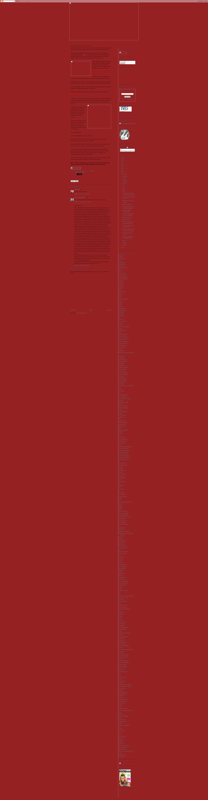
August (124, 183)
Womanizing (121, 740)
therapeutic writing (122, 701)
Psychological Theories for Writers (125, 596)
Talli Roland (77, 189)
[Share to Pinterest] (77, 181)
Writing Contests (122, 754)
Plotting (120, 588)
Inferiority (120, 505)
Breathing (120, 325)
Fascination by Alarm (123, 448)
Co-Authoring (121, 358)
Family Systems (121, 442)
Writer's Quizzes (121, 749)
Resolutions (121, 614)
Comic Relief (121, 363)
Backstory (120, 293)
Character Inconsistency (123, 341)
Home (91, 310)
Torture (119, 712)
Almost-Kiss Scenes (122, 267)
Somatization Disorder (123, 655)
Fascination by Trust (122, 459)
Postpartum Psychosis (123, 590)
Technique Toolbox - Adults (124, 684)
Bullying (120, 328)
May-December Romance (123, 531)
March (124, 240)
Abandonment (121, 254)
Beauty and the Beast (123, 299)
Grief (119, 487)
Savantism (120, 620)
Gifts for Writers (121, 481)
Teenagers (120, 690)
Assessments (121, 286)
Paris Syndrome (121, 579)
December (124, 174)
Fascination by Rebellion (123, 457)
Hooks (119, 500)
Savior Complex (121, 621)
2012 (122, 168)
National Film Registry (123, 551)
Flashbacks (120, 468)
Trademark (120, 714)
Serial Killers (121, 638)
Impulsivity (120, 503)
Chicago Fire (121, 350)
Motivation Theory (122, 546)
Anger (119, 271)
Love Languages (122, 522)
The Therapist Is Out (126, 217)
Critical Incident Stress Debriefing (125, 385)
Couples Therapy (122, 382)
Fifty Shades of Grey (122, 465)
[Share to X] (74, 181)
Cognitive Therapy (122, 359)
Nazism (119, 555)
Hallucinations (121, 492)
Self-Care (120, 631)
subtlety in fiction (122, 677)
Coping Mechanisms (122, 374)
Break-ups (120, 323)
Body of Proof (121, 315)
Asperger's (120, 284)
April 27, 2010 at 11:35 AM (82, 201)
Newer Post (73, 310)
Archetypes (120, 280)
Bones (119, 317)
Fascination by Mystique (123, 450)
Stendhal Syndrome (122, 666)
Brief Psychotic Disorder (123, 326)
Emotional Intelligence (123, 430)
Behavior (120, 301)
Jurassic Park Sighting (123, 513)
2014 (122, 164)
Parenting (120, 575)
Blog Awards (121, 312)
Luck (119, 526)
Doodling (120, 413)
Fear (119, 461)
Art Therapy (121, 282)
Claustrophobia (121, 356)
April (123, 191)
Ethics (119, 435)
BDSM (119, 297)
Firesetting (120, 467)
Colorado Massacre (122, 361)
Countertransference (122, 380)
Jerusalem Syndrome (122, 511)
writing (119, 753)
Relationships (121, 612)
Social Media (121, 651)
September (124, 180)
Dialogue (120, 404)
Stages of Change (122, 664)
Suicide (120, 679)
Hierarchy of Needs (122, 496)
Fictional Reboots (122, 463)
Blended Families (122, 310)
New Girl (120, 560)
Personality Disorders (123, 583)
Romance (120, 618)
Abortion (120, 256)
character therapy (122, 345)
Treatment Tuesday (122, 721)
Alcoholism (120, 265)
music (119, 549)
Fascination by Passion (123, 452)
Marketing (120, 529)
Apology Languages (122, 278)
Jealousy (120, 509)
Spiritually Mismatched (123, 662)
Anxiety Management (123, 277)
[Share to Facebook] (76, 181)
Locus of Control (122, 520)
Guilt (119, 491)
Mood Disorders (121, 540)
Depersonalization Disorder (124, 398)
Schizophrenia (121, 625)
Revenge (120, 616)
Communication (121, 365)
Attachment (120, 288)
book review (121, 319)
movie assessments (122, 548)
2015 (122, 162)
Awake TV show (121, 291)
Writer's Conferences (122, 747)
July (123, 185)
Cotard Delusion (121, 378)
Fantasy (120, 444)
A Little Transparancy (127, 204)
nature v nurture (121, 553)
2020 (122, 157)
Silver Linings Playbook (123, 645)
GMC (119, 483)
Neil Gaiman (121, 557)
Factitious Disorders (122, 439)
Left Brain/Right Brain (123, 514)
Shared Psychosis (122, 644)
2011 (122, 170)
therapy (120, 706)
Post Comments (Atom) (82, 313)
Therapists (120, 704)
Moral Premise (121, 542)
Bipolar (120, 304)
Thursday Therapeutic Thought (125, 710)
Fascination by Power (123, 454)
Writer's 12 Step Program (123, 745)
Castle (119, 332)
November (124, 176)
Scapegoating (121, 623)
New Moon (120, 562)
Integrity (120, 507)
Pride (119, 594)
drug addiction (121, 417)
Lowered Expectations (123, 524)
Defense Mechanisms (122, 394)
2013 (122, 166)
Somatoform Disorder (123, 657)
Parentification (121, 573)
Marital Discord (121, 527)
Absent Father (121, 258)
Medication (120, 536)
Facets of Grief (121, 437)
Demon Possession (122, 396)
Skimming (120, 647)
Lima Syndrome (121, 518)
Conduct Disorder (122, 369)
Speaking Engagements (123, 660)
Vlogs (119, 734)
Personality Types (122, 584)
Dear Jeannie (121, 391)
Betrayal (120, 302)
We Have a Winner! (126, 219)
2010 (122, 172)
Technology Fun (121, 688)
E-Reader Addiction (122, 422)
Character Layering (122, 343)
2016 (122, 160)
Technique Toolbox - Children (125, 686)
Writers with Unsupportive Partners (125, 751)
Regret (119, 610)
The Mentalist (121, 695)
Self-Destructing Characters (124, 632)
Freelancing (120, 476)
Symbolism (120, 682)
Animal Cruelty (121, 273)
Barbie (119, 295)
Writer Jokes (121, 743)
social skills (120, 653)
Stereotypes (120, 669)
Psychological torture (123, 597)
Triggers (120, 723)
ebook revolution (122, 426)
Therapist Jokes (121, 703)
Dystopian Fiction (122, 420)
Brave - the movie (122, 321)
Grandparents (121, 485)
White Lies (120, 738)
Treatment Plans (121, 719)
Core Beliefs (121, 376)
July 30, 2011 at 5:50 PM (81, 265)
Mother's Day (121, 544)
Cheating (120, 349)
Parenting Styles (121, 577)
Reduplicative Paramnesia (124, 608)
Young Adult (121, 756)
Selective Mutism (122, 629)
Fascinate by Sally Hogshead (124, 446)
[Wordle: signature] (76, 168)
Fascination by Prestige (123, 455)
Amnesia (120, 269)
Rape (119, 603)
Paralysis (120, 571)
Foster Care (120, 472)
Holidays (120, 498)
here (84, 54)
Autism (119, 289)
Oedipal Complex (122, 564)
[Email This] (71, 181)
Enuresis (120, 433)
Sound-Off (120, 658)
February (124, 242)
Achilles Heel (121, 262)
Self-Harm (120, 634)
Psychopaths (121, 599)
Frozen (119, 479)
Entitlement (120, 431)
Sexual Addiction (122, 642)
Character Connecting (123, 337)
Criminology (121, 383)
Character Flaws (121, 339)
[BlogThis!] (73, 181)
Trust (119, 727)
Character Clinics (122, 336)
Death (119, 393)
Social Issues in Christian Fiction (125, 649)
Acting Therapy (121, 264)
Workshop (120, 741)
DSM (119, 418)
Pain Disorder (121, 570)
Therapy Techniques (122, 708)
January (124, 245)
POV (119, 592)
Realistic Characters (122, 607)
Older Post (109, 310)
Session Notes (121, 640)
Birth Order (120, 306)
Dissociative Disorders (123, 407)
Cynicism (120, 389)
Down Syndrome (122, 415)
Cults (119, 387)
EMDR (119, 428)
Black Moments (121, 308)
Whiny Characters (122, 736)
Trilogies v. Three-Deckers (124, 725)
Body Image (121, 313)
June (123, 187)
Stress (119, 673)
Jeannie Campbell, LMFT (80, 197)
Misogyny (120, 538)
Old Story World (121, 566)
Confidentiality (121, 370)
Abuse (119, 260)
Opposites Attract (122, 568)
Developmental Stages (123, 402)
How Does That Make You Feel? (125, 502)
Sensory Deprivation (122, 636)
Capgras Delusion (122, 330)
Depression (120, 400)
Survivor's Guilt (121, 681)
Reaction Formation (122, 605)
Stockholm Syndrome (123, 671)
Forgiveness (121, 470)
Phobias (120, 586)
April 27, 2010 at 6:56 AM (82, 193)
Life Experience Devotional (124, 516)
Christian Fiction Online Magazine (126, 352)
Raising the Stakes (122, 601)
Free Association (121, 474)
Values (119, 732)
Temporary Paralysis (122, 692)
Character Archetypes (123, 334)
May (123, 189)
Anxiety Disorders (122, 275)
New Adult (120, 559)
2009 (122, 247)
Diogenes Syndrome (122, 406)
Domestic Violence (122, 411)
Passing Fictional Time (123, 581)
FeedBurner (130, 99)
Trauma (120, 717)
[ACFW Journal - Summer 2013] (120, 763)
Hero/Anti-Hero (121, 494)
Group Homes (121, 489)
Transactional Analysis (123, 716)
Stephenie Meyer (122, 668)
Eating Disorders (122, 424)
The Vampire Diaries (122, 699)
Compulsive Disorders (123, 367)
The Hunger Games (122, 693)
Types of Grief (121, 730)
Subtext (120, 675)
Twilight (120, 729)
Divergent (120, 409)
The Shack (120, 697)
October (124, 178)
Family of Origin (122, 441)
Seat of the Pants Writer (123, 627)
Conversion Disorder (122, 372)
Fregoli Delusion (122, 478)
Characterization (122, 347)
